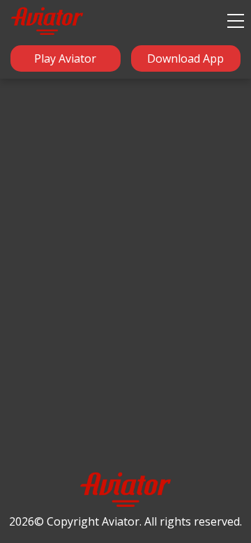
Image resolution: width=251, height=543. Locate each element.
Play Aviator (65, 58)
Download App (185, 58)
